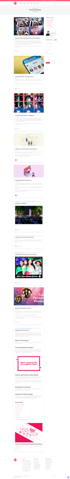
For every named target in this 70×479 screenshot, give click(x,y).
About (21, 3)
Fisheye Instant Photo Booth (18, 408)
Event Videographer (49, 25)
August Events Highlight (20, 203)
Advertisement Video (48, 465)
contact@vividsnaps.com (51, 0)
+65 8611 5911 (25, 467)
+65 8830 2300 (26, 464)
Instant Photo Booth (18, 75)
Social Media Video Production (49, 462)
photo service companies (24, 123)
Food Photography (33, 201)
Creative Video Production (48, 460)
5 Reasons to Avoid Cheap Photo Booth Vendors (26, 149)
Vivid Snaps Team (20, 246)
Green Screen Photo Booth (37, 466)
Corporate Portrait (47, 467)
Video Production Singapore (50, 19)
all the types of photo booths (37, 317)
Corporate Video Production (48, 461)
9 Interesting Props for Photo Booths (23, 180)
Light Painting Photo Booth (37, 464)
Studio (31, 3)
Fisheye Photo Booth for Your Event (23, 308)
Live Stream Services (36, 460)
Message (47, 52)
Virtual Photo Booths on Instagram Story (24, 76)
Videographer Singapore (50, 26)
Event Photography (17, 413)
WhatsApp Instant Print (37, 467)
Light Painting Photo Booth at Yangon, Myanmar (26, 254)
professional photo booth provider (26, 190)
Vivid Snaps (25, 75)
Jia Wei (18, 195)
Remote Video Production (50, 20)
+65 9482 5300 (44, 0)
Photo (28, 3)
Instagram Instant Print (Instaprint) (19, 404)
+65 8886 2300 (26, 461)
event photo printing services (37, 118)
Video (24, 3)
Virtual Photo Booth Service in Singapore (24, 115)
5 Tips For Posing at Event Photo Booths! (24, 237)
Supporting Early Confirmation (22, 330)
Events (30, 201)
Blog (34, 3)
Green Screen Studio (47, 466)
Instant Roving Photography (37, 465)
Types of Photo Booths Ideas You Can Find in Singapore (27, 38)
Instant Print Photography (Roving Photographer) (21, 419)
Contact (37, 3)
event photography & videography (23, 333)
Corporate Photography (25, 201)
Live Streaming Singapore (50, 21)
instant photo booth (33, 315)
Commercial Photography (18, 201)
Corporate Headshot (49, 23)
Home (32, 11)
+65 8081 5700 (26, 465)
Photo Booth (22, 75)
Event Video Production (18, 417)
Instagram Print (38, 201)
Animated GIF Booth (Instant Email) (19, 406)
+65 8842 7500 (26, 463)
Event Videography (17, 415)
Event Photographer (49, 24)
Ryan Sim (19, 88)
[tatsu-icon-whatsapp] (55, 0)
